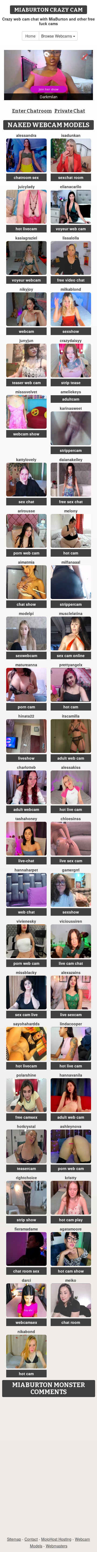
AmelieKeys (71, 391)
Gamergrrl (70, 870)
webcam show (26, 434)
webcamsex (26, 1322)
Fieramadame (26, 1229)
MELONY (71, 510)
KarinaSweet (71, 408)
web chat (26, 912)
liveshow (26, 758)
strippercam (71, 450)
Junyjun (26, 340)
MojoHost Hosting (56, 1539)
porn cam (26, 706)
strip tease (71, 382)
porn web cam (26, 553)
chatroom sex (26, 177)
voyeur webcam (26, 280)
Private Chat (69, 111)
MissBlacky (26, 972)
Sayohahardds (26, 1023)
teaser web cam (26, 382)
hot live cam (71, 809)
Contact (31, 1539)
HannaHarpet (26, 870)
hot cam (70, 553)
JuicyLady (26, 186)
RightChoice (26, 1177)
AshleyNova (70, 1126)
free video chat (71, 280)
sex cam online (71, 655)
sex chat (26, 501)
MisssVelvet (26, 391)
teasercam (26, 1168)
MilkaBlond (71, 289)
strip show (26, 1219)
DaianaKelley (70, 459)
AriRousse (26, 510)
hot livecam (26, 228)
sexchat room (70, 177)
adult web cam (70, 758)
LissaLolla (71, 238)
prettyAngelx (70, 664)
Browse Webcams (57, 36)
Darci (26, 1280)
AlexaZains (71, 972)
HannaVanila (71, 1075)
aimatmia (26, 562)
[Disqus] (48, 1467)
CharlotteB (26, 767)
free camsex (26, 1117)
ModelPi (26, 613)
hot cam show (71, 1271)
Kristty (71, 1177)
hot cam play (71, 1219)
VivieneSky (26, 921)
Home (30, 36)
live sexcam (71, 1014)
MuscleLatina (70, 613)
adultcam (70, 399)
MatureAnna (26, 664)
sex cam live (26, 1014)
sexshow (71, 331)
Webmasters (56, 1545)
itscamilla (70, 716)
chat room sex (26, 1271)
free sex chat (71, 501)
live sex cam (71, 860)
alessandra (26, 135)
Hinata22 (26, 716)
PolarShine (26, 1075)
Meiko (70, 1280)
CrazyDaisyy (71, 340)
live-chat (26, 860)
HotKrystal (26, 1126)
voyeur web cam (71, 228)
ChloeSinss (71, 818)
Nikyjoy (26, 289)
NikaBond (26, 1331)
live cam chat (71, 963)
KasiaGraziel (26, 238)
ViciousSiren (71, 921)
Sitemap (14, 1539)
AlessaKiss (71, 767)
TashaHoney (26, 818)
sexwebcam (26, 655)
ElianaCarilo (70, 186)
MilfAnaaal (70, 562)
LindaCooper (71, 1023)
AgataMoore (71, 1229)
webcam (26, 331)
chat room (70, 1322)
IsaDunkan (71, 135)
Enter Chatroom (32, 111)
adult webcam (26, 809)
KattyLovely (26, 459)
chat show (26, 604)
